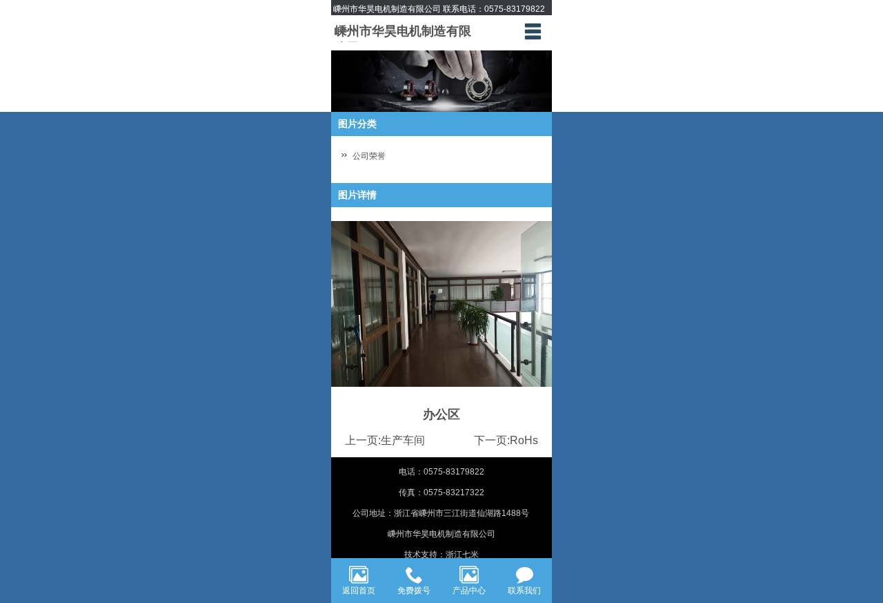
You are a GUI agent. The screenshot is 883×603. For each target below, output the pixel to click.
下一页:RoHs (506, 440)
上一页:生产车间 (385, 440)
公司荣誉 (369, 156)
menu (532, 31)
